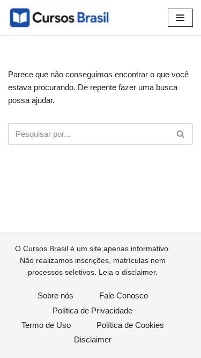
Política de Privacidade (92, 310)
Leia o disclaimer (127, 272)
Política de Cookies (130, 325)
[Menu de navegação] (180, 18)
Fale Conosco (123, 295)
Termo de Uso (46, 325)
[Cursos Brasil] (59, 17)
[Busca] (181, 134)
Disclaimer (92, 339)
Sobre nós (55, 295)
